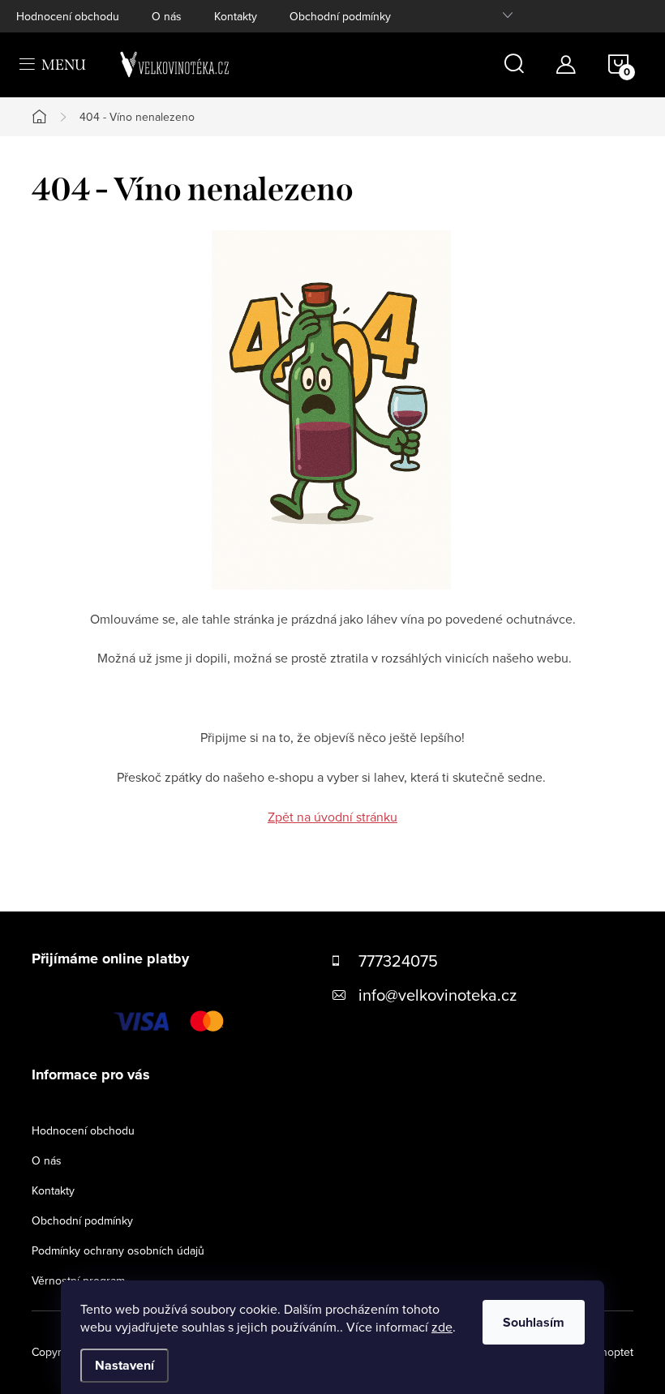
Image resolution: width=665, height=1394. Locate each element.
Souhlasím (533, 1322)
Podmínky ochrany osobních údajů (118, 1250)
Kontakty (235, 16)
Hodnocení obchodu (67, 16)
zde (442, 1327)
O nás (167, 16)
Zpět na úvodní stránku (332, 817)
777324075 (398, 960)
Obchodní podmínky (340, 16)
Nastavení (124, 1365)
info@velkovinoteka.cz (437, 994)
